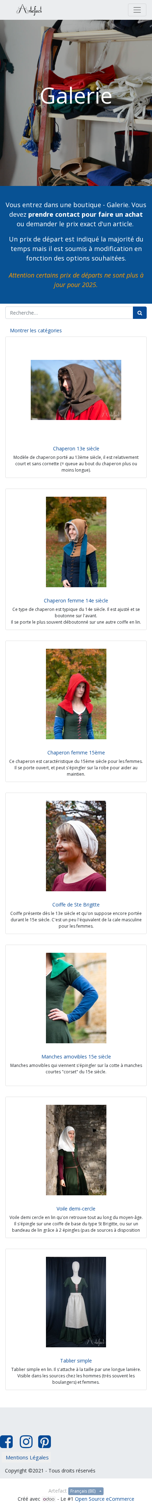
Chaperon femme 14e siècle (76, 600)
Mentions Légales (27, 1457)
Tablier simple (76, 1360)
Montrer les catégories (36, 330)
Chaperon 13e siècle (76, 448)
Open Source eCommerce (104, 1498)
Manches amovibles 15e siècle (76, 1056)
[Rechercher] (140, 313)
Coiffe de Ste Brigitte (76, 904)
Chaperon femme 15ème (76, 752)
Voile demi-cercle (76, 1208)
